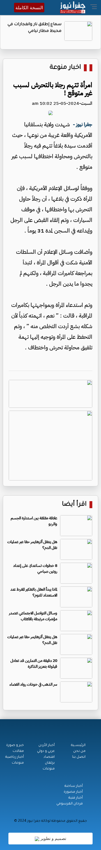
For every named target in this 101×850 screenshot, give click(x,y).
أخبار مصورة (73, 792)
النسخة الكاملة (29, 7)
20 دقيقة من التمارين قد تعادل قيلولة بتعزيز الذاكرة (33, 663)
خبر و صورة (15, 745)
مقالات (18, 751)
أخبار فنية (75, 798)
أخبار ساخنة (74, 786)
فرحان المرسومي (69, 804)
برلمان (50, 763)
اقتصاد (49, 757)
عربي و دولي (46, 751)
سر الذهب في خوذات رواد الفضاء (33, 684)
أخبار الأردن (46, 745)
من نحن (79, 751)
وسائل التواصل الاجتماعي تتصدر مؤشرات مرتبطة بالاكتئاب (33, 616)
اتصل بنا (79, 757)
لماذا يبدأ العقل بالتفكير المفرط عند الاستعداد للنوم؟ (33, 592)
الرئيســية (78, 745)
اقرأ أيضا (74, 504)
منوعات (49, 769)
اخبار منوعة (65, 67)
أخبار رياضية (14, 757)
